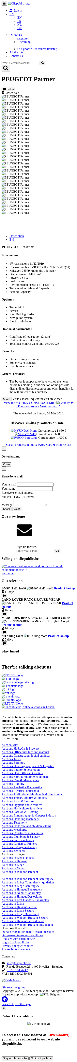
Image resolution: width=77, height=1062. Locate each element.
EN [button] (11, 14)
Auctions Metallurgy (14, 829)
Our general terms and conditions (22, 935)
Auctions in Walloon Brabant (20, 871)
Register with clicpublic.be (18, 938)
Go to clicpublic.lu (41, 1058)
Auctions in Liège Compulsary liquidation (28, 882)
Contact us (16, 56)
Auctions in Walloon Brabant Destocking (27, 924)
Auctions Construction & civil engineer (26, 755)
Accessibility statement (16, 949)
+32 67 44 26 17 (17, 970)
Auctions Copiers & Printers (19, 843)
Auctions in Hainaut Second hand (23, 921)
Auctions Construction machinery (22, 833)
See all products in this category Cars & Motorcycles (38, 444)
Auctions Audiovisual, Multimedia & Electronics (32, 794)
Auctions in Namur (13, 868)
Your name (8, 488)
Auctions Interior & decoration (21, 769)
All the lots (16, 52)
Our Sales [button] (15, 34)
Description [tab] (16, 236)
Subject (6, 496)
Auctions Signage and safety (19, 847)
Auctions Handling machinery (20, 819)
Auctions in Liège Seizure (18, 910)
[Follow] (4, 596)
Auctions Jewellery (13, 850)
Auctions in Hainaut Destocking (22, 896)
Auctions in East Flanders (18, 857)
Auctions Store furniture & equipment (25, 776)
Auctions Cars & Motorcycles (20, 780)
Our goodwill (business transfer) (37, 49)
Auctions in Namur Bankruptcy (21, 893)
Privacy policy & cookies (17, 945)
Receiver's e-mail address (17, 492)
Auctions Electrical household (20, 790)
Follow (10, 89)
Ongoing (22, 38)
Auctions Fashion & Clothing (20, 812)
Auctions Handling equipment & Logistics (28, 766)
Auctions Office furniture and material (25, 752)
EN (19, 17)
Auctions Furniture (13, 762)
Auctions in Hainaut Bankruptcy (22, 889)
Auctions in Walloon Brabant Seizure (25, 917)
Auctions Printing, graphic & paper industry (29, 815)
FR (19, 21)
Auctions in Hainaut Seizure (19, 907)
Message (7, 505)
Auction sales (10, 745)
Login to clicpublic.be (15, 942)
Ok (57, 550)
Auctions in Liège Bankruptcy (20, 886)
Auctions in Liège (13, 864)
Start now (8, 573)
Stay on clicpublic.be (15, 1058)
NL (19, 24)
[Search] (42, 63)
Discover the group (13, 987)
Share (6, 399)
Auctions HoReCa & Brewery (20, 748)
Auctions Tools (11, 759)
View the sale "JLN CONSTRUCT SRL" (30, 402)
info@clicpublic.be (19, 963)
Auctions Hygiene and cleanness (22, 805)
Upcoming (24, 41)
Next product (49, 406)
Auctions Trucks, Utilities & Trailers (24, 797)
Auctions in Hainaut (14, 861)
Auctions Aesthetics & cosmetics (22, 787)
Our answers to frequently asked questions (28, 931)
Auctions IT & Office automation (22, 773)
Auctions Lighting (13, 783)
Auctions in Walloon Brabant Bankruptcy (27, 879)
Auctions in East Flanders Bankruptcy (25, 900)
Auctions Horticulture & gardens (22, 808)
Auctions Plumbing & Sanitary (21, 836)
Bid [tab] (11, 239)
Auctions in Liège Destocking (20, 914)
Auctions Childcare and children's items (26, 826)
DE (19, 28)
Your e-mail (9, 484)
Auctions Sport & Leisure (18, 801)
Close (6, 464)
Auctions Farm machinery (18, 840)
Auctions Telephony (14, 822)
